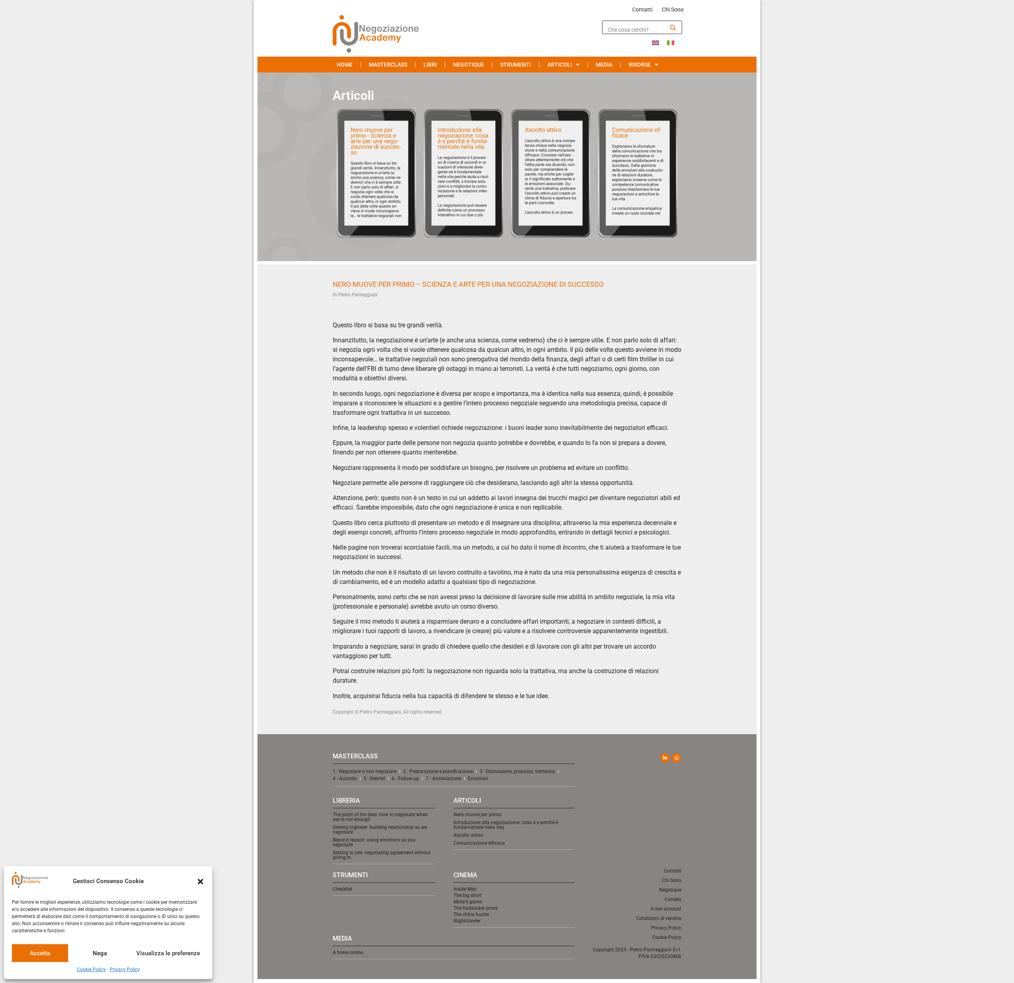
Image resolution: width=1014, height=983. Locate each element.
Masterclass (388, 64)
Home (345, 64)
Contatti (642, 9)
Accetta (40, 953)
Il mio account (666, 909)
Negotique (468, 64)
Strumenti (515, 64)
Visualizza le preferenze (168, 953)
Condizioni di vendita (658, 918)
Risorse (640, 64)
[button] (200, 882)
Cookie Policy (91, 969)
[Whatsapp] (676, 758)
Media (604, 64)
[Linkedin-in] (665, 758)
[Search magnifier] (673, 27)
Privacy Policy (125, 969)
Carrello (673, 899)
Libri (430, 64)
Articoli (559, 64)
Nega (100, 953)
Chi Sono (673, 9)
